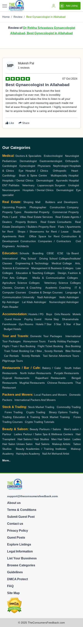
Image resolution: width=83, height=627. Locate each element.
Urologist (73, 185)
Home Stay (52, 319)
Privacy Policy (17, 530)
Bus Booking (73, 346)
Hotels (39, 324)
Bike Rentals (73, 351)
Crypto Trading (35, 412)
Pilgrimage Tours (12, 360)
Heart (74, 170)
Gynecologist (27, 165)
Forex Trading (14, 412)
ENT (5, 185)
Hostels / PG (36, 314)
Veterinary (28, 185)
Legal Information (20, 551)
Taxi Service (50, 355)
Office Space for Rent (44, 236)
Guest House (12, 319)
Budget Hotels (12, 329)
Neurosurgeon (11, 190)
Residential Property (36, 212)
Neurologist (72, 155)
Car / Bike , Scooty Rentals (46, 351)
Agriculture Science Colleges (21, 282)
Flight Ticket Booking (50, 346)
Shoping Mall (32, 202)
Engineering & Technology (31, 263)
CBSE (50, 253)
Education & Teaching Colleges (35, 272)
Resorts (65, 314)
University (28, 297)
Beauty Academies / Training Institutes (41, 448)
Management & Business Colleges (52, 268)
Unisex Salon (24, 444)
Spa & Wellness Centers (58, 434)
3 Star (57, 324)
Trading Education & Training (21, 417)
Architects (23, 246)
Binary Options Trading (64, 412)
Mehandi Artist (60, 453)
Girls (57, 314)
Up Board (73, 253)
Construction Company (64, 207)
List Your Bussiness (22, 558)
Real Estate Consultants (56, 221)
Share (25, 122)
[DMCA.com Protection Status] (14, 605)
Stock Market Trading (41, 407)
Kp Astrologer (10, 302)
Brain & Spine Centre (33, 175)
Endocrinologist (53, 155)
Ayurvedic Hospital (67, 180)
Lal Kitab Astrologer (34, 302)
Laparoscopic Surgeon (51, 185)
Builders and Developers (61, 202)
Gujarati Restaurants (15, 377)
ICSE (60, 253)
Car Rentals (11, 355)
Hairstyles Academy (28, 453)
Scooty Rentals (31, 355)
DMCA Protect (17, 579)
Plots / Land (9, 216)
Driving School (48, 258)
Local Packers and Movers (50, 394)
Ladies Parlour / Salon (28, 434)
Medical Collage (62, 263)
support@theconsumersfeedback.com (32, 496)
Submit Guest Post (21, 516)
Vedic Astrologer (69, 297)
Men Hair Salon (60, 439)
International (10, 258)
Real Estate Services (40, 216)
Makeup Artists (61, 444)
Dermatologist (28, 161)
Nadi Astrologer (46, 297)
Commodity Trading (69, 407)
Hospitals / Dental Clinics (17, 180)
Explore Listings (19, 544)
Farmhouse (9, 324)
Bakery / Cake (51, 367)
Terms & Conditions (21, 509)
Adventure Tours (69, 355)
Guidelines (15, 572)
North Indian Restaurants (35, 373)
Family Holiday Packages (63, 341)
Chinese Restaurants (60, 382)
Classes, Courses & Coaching (21, 287)
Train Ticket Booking (16, 351)
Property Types (11, 212)
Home (6, 16)
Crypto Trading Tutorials (39, 421)
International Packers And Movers (35, 399)
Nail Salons (42, 444)
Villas (23, 216)
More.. (6, 460)
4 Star (77, 324)
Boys (49, 314)
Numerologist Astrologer (64, 302)
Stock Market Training (56, 417)
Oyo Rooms (26, 324)
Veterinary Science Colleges (62, 282)
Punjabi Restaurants (66, 373)
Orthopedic (72, 161)
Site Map (13, 593)
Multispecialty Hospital (65, 175)
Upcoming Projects (14, 207)
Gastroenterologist (51, 161)
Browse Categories (21, 565)
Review (18, 16)
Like (11, 122)
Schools (24, 253)
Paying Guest (32, 319)
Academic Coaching (58, 287)
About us (14, 502)
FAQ (10, 586)
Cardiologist (9, 165)
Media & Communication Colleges (55, 277)
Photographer (38, 207)
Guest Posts (16, 537)
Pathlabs (14, 185)
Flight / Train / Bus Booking (18, 346)
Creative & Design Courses (46, 292)
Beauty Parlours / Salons (45, 429)
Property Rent (47, 226)
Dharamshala (70, 319)
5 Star (67, 324)
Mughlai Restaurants (32, 382)
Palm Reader (10, 306)
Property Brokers (26, 221)
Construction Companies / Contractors (45, 241)
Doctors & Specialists (28, 155)
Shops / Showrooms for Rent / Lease (43, 231)
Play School (28, 258)
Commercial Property (66, 212)
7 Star (48, 324)
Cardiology (8, 175)
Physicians (44, 165)
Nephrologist (61, 165)
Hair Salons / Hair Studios (33, 439)
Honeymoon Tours (34, 341)
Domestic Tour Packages (46, 336)
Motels (77, 314)
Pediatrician (9, 161)
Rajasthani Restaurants (50, 377)
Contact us (15, 523)
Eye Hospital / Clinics (33, 170)
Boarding (37, 253)
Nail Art (46, 453)
